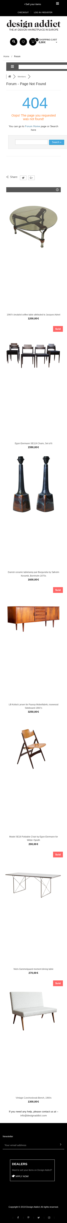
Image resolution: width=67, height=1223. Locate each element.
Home (6, 56)
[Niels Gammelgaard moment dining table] (33, 881)
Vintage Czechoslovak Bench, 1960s (33, 1098)
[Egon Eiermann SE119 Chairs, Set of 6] (33, 355)
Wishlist (23, 41)
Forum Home (32, 126)
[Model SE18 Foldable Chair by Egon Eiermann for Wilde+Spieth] (33, 748)
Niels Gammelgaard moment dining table (33, 969)
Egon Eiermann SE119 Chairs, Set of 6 (33, 443)
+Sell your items (32, 4)
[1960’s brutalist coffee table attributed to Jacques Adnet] (33, 226)
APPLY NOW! (22, 1176)
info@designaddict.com (33, 1115)
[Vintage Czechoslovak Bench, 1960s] (33, 1010)
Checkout (23, 12)
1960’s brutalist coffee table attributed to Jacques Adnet (33, 314)
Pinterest (28, 1217)
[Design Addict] (33, 25)
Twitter (39, 1217)
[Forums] (9, 77)
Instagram (49, 1217)
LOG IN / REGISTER (43, 12)
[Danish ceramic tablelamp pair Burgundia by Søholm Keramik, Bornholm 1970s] (33, 484)
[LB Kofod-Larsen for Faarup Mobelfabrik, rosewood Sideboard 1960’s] (33, 616)
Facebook (18, 1217)
